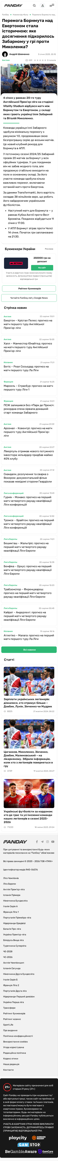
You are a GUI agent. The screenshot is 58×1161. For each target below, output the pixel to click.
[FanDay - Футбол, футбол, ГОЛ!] (13, 5)
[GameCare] (45, 1152)
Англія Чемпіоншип (13, 962)
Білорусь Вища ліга (13, 940)
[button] (34, 5)
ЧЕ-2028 (7, 951)
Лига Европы (10, 539)
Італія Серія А (10, 906)
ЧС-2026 (7, 957)
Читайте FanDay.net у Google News (29, 298)
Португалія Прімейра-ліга (17, 917)
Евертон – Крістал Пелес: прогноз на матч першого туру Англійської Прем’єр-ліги (28, 324)
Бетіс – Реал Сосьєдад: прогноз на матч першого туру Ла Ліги (26, 368)
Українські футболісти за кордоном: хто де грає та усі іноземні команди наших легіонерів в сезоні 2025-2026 (28, 817)
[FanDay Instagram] (47, 842)
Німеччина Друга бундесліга (18, 974)
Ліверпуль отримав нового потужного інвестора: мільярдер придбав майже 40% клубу (29, 455)
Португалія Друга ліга (15, 991)
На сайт (42, 267)
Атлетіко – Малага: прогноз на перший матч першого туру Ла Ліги (29, 637)
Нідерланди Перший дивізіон (19, 996)
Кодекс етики (10, 1058)
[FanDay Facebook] (36, 842)
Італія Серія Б (10, 979)
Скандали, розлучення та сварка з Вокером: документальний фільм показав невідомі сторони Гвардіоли (28, 477)
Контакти (8, 1070)
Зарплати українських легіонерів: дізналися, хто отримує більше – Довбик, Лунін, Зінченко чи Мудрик (28, 703)
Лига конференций (14, 493)
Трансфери (9, 1008)
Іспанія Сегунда (11, 968)
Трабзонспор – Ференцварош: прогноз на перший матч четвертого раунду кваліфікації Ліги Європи (28, 593)
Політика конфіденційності (18, 1036)
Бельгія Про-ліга (12, 929)
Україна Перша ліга (13, 1002)
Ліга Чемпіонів (11, 878)
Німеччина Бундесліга (15, 900)
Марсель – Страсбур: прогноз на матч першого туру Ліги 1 (28, 387)
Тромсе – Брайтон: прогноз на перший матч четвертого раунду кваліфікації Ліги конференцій (29, 524)
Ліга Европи (9, 883)
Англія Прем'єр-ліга (14, 889)
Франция (8, 382)
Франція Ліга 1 (11, 912)
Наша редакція (11, 1064)
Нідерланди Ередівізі (14, 923)
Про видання (10, 1030)
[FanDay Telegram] (42, 842)
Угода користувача (13, 1047)
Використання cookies (15, 1041)
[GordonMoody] (38, 1138)
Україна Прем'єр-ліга (14, 934)
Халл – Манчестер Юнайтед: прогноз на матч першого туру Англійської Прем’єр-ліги (28, 347)
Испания (8, 362)
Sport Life (8, 1024)
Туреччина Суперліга (14, 945)
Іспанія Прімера (11, 895)
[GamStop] (29, 1145)
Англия (6, 60)
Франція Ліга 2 (11, 985)
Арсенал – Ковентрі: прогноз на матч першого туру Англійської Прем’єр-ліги (28, 432)
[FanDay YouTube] (52, 842)
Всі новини (29, 649)
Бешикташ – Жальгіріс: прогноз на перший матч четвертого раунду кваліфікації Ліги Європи (26, 547)
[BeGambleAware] (21, 1152)
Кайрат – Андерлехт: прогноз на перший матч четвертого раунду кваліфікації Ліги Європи (25, 616)
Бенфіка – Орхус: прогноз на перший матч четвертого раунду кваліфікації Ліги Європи (28, 570)
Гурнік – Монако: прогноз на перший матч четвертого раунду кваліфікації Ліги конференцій (28, 501)
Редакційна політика (14, 1053)
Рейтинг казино (12, 1019)
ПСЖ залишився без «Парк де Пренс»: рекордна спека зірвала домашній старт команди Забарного (29, 409)
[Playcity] (18, 1138)
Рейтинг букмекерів (29, 288)
